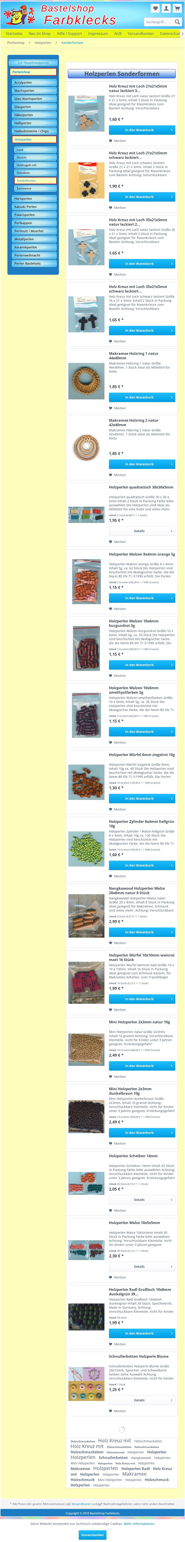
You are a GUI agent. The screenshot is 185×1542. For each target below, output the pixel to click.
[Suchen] (177, 21)
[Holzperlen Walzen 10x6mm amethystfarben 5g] (86, 715)
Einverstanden (92, 1535)
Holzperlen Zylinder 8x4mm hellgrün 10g (141, 823)
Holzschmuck (116, 1452)
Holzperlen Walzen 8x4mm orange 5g (142, 554)
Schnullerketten (114, 1457)
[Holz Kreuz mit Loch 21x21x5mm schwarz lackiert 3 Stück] (86, 180)
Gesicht (22, 157)
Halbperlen (22, 123)
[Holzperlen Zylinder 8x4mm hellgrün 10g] (86, 849)
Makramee (81, 1468)
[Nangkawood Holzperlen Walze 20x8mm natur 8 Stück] (86, 916)
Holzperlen (23, 139)
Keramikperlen (25, 247)
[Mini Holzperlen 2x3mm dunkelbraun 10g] (86, 1116)
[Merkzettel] (155, 8)
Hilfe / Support (69, 33)
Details (139, 531)
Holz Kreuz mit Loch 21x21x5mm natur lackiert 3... (138, 88)
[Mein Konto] (166, 8)
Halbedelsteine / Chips (31, 131)
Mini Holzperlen (83, 1463)
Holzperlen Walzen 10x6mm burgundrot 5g (134, 623)
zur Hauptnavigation (33, 63)
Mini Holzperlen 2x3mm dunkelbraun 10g (130, 1091)
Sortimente (24, 188)
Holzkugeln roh (27, 165)
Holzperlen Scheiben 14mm (133, 1156)
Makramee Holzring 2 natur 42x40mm (134, 422)
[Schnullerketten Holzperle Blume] (86, 1384)
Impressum (98, 33)
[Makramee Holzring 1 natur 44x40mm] (86, 381)
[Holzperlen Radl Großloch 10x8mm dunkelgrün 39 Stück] (86, 1317)
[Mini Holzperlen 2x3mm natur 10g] (86, 1049)
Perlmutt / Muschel (29, 231)
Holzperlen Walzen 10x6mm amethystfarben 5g (134, 690)
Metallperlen (24, 239)
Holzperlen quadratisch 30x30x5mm (141, 487)
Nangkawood (141, 1458)
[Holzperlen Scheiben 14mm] (86, 1183)
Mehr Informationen (139, 1524)
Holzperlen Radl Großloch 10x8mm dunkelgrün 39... (140, 1291)
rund (20, 150)
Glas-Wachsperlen (28, 99)
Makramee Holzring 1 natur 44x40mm (134, 355)
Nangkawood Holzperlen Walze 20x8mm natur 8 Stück (137, 890)
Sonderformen (26, 180)
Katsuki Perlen (25, 207)
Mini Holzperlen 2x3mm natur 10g (139, 1022)
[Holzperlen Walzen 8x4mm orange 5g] (86, 582)
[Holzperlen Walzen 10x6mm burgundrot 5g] (86, 648)
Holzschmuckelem (83, 1441)
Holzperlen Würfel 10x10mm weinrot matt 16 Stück (142, 957)
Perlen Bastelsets (27, 263)
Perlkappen (23, 223)
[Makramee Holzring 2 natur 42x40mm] (86, 448)
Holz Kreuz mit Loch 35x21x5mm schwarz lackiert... (138, 288)
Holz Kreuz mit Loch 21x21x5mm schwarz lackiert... (138, 155)
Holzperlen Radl (136, 1468)
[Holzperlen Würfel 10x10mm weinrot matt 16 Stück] (86, 983)
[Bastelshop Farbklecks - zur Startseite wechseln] (19, 15)
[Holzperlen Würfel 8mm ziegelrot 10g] (86, 782)
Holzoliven (23, 173)
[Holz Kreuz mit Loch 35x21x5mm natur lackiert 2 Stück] (86, 247)
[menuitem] (163, 21)
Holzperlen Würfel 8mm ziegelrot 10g (142, 754)
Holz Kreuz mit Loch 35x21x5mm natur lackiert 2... (138, 222)
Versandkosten (141, 33)
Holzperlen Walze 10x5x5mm (134, 1222)
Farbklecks (80, 20)
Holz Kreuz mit (115, 1440)
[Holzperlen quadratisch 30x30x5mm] (86, 515)
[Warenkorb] (177, 8)
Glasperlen (22, 107)
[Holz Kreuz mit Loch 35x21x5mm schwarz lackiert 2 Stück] (86, 314)
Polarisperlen (24, 215)
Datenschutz (171, 33)
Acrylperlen (23, 82)
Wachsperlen (24, 90)
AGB (117, 33)
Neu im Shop (40, 33)
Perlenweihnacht (27, 255)
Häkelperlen (23, 115)
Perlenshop (21, 72)
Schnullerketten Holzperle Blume (139, 1356)
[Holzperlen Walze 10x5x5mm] (86, 1250)
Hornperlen (23, 198)
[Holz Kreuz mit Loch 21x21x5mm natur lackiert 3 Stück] (86, 114)
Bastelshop (68, 8)
